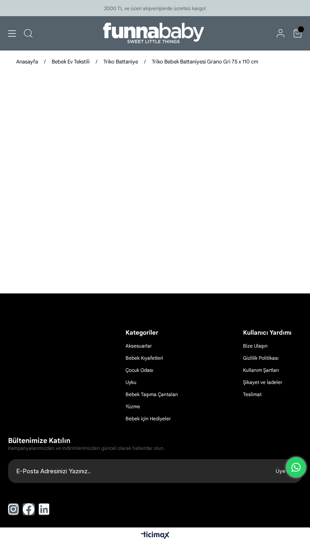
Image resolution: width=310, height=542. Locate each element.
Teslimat (252, 394)
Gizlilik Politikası (261, 358)
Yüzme (133, 406)
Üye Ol (284, 471)
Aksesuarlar (139, 346)
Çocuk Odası (139, 370)
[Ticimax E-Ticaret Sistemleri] (155, 535)
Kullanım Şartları (261, 370)
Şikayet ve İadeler (262, 382)
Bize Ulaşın (255, 346)
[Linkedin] (44, 509)
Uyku (131, 382)
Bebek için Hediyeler (148, 418)
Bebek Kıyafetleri (144, 358)
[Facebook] (29, 509)
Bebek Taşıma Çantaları (152, 394)
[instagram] (13, 509)
